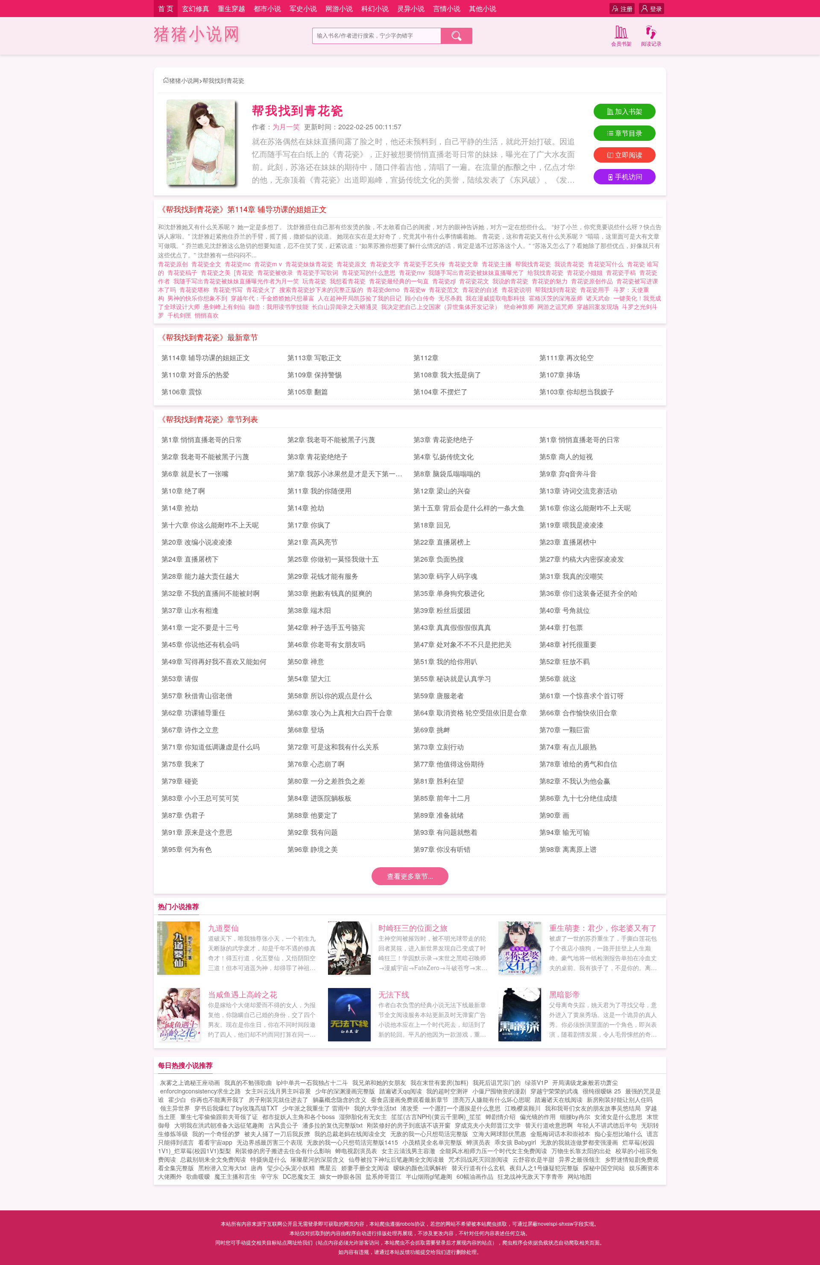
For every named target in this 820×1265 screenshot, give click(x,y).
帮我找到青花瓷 (223, 80)
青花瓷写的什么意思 (370, 272)
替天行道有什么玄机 (478, 1167)
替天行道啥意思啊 (549, 1125)
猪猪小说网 (197, 34)
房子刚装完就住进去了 (278, 1099)
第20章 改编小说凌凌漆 (196, 542)
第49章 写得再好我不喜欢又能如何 (213, 661)
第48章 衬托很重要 (568, 644)
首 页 (165, 8)
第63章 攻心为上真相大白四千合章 (339, 712)
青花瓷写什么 (607, 263)
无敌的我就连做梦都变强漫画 (579, 1142)
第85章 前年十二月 (442, 798)
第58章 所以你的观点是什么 (329, 695)
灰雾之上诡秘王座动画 (190, 1082)
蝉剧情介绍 (500, 1116)
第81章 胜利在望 (438, 781)
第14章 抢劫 (179, 508)
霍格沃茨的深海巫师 (556, 298)
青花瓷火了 (262, 289)
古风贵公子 (283, 1125)
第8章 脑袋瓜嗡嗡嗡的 (446, 473)
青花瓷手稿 (622, 272)
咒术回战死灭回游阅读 (478, 1159)
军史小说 (303, 8)
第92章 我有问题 (312, 832)
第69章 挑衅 (431, 730)
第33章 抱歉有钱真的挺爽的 (329, 593)
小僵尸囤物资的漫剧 (499, 1091)
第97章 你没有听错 (442, 849)
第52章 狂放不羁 (564, 661)
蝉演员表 (478, 1142)
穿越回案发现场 (597, 306)
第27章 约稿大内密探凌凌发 (581, 559)
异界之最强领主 (579, 1159)
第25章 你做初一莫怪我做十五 (333, 559)
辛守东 (269, 1176)
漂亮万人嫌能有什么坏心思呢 (491, 1099)
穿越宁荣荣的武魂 (554, 1091)
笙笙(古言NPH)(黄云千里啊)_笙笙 (436, 1116)
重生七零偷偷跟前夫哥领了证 (219, 1116)
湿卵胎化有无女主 (363, 1116)
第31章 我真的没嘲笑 (571, 576)
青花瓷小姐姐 (586, 272)
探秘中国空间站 (604, 1167)
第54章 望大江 (309, 678)
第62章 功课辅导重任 (193, 712)
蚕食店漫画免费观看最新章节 (409, 1099)
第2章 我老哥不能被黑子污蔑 (331, 439)
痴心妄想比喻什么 (618, 1133)
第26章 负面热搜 (438, 559)
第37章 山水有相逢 (190, 610)
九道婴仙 (223, 927)
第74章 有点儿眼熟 (568, 747)
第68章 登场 (305, 730)
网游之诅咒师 (555, 306)
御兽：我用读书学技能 (278, 306)
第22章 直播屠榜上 (442, 542)
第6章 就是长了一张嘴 (194, 473)
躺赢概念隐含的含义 (339, 1099)
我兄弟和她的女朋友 (379, 1082)
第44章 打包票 (561, 627)
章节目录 (628, 133)
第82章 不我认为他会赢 (574, 781)
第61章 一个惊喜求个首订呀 (581, 695)
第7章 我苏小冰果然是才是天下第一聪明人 (344, 475)
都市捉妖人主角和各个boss (298, 1116)
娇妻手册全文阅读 (365, 1167)
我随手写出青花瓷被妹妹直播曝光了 (477, 272)
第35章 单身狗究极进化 (448, 593)
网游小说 (339, 8)
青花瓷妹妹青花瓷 (311, 263)
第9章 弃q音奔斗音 (568, 473)
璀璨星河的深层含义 (317, 1159)
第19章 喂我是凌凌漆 (571, 525)
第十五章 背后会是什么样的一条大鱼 (468, 508)
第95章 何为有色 (186, 849)
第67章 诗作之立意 (190, 730)
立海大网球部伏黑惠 (499, 1133)
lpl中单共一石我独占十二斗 (312, 1082)
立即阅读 (628, 155)
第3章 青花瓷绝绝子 (443, 439)
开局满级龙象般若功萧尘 (585, 1082)
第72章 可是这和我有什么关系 (333, 747)
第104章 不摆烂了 (440, 391)
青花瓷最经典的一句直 (400, 281)
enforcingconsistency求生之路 (200, 1091)
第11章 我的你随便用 (319, 491)
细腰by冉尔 (575, 1116)
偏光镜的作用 (538, 1116)
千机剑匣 (179, 315)
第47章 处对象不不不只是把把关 (462, 644)
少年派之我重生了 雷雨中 (316, 1108)
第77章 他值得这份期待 (448, 764)
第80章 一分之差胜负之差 (326, 781)
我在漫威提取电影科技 (495, 298)
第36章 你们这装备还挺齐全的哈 (588, 593)
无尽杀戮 (450, 298)
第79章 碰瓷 (179, 781)
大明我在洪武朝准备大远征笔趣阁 (219, 1125)
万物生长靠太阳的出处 (581, 1150)
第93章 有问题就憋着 (445, 832)
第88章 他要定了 (312, 815)
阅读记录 (651, 43)
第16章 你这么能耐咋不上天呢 (585, 508)
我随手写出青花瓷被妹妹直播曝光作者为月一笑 (237, 281)
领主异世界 (175, 1108)
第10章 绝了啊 (183, 491)
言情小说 (446, 8)
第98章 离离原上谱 (568, 849)
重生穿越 (231, 8)
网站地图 (580, 1176)
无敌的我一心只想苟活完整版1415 (352, 1142)
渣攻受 (410, 1108)
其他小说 (482, 8)
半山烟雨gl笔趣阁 (429, 1176)
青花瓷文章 (465, 263)
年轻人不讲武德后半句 (607, 1125)
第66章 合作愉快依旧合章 (578, 712)
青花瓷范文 (445, 289)
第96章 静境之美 (312, 849)
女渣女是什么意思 (618, 1116)
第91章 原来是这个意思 (196, 832)
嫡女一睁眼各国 (340, 1176)
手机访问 (628, 176)
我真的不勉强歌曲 (248, 1082)
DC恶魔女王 (299, 1176)
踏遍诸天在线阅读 (559, 1099)
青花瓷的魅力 (551, 281)
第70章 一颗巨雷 (564, 730)
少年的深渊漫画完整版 (345, 1091)
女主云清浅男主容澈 (408, 1150)
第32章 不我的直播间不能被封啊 (210, 593)
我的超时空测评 (447, 1091)
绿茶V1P (536, 1082)
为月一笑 (286, 126)
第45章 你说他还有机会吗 (200, 644)
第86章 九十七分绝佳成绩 (578, 798)
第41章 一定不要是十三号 (200, 627)
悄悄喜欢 (207, 315)
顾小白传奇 (420, 298)
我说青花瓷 (571, 263)
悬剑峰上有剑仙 (224, 306)
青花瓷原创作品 (593, 281)
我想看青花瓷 (349, 281)
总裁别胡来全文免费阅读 (213, 1159)
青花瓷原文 (353, 263)
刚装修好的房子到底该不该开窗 (409, 1125)
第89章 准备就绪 (438, 815)
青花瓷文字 (386, 263)
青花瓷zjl (445, 281)
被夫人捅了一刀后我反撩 (277, 1133)
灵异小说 (411, 8)
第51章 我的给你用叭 (445, 661)
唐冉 (257, 1167)
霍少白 (177, 1099)
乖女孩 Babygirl (515, 1142)
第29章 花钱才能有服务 (322, 576)
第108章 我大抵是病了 (447, 374)
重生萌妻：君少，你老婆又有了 (603, 927)
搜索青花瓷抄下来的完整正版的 (322, 289)
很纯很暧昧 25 (602, 1091)
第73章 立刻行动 (438, 747)
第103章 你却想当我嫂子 (576, 391)
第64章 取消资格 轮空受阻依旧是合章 (470, 712)
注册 (627, 8)
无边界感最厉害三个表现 (269, 1142)
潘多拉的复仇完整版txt (332, 1125)
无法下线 (393, 994)
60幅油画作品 (475, 1176)
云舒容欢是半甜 (533, 1159)
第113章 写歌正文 (314, 357)
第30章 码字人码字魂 (445, 576)
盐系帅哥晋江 (383, 1176)
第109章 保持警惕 (314, 374)
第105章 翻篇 (307, 391)
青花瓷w (416, 289)
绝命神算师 (519, 306)
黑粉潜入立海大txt (222, 1167)
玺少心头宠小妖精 (291, 1167)
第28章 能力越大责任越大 (200, 576)
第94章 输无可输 (564, 832)
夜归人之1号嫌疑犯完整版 (544, 1167)
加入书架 (628, 111)
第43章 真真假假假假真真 (452, 627)
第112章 (426, 357)
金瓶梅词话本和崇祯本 (560, 1133)
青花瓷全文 (208, 263)
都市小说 (267, 8)
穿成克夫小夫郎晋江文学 (488, 1125)
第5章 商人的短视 (566, 456)
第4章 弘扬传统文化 (443, 456)
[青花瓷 (245, 272)
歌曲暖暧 (198, 1176)
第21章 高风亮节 (312, 542)
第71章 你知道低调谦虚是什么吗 (210, 747)
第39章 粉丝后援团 (442, 610)
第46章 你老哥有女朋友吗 (326, 644)
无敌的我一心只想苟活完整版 (429, 1133)
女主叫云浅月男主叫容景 (278, 1091)
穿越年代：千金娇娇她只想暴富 (272, 298)
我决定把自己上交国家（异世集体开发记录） (441, 306)
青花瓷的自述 (481, 289)
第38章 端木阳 (309, 610)
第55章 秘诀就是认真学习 (452, 678)
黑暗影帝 (564, 994)
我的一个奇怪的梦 (216, 1133)
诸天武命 (598, 298)
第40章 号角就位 (564, 610)
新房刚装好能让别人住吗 (620, 1099)
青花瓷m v (269, 263)
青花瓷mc (239, 263)
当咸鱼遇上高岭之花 (242, 994)
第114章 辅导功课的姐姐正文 (205, 357)
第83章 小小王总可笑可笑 (200, 798)
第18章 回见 (431, 525)
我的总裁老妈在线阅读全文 (350, 1133)
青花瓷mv (413, 272)
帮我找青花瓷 (534, 263)
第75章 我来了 (183, 764)
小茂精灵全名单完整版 (432, 1142)
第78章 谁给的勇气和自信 (578, 764)
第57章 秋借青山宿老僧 (196, 695)
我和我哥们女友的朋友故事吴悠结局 (593, 1108)
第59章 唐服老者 (438, 695)
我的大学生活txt (375, 1108)
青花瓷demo (384, 289)
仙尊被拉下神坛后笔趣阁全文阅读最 (396, 1159)
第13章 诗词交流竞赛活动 (578, 491)
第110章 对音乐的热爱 (195, 374)
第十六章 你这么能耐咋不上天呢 (210, 525)
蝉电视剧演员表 (356, 1150)
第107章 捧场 (559, 374)
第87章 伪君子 (183, 815)
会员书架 (621, 43)
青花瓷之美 (217, 272)
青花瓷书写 (229, 289)
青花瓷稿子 (184, 272)
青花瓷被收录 (276, 272)
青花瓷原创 (174, 263)
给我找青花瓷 (547, 272)
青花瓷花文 (475, 281)
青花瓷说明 (518, 289)
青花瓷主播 (498, 263)
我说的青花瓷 (512, 281)
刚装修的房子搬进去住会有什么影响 (283, 1150)
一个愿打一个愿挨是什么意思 (462, 1108)
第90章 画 (554, 815)
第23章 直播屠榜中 (568, 542)
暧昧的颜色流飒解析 (420, 1167)
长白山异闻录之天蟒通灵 (345, 306)
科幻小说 (375, 8)
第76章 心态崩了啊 (316, 764)
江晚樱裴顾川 (523, 1108)
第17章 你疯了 (309, 525)
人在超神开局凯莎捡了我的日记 (359, 298)
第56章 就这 (557, 678)
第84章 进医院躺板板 (319, 798)
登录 (656, 8)
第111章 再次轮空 (566, 357)
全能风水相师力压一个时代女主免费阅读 (493, 1150)
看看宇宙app (215, 1142)
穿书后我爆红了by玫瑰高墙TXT (236, 1108)
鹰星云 (328, 1167)
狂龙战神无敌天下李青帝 (530, 1176)
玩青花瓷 (316, 281)
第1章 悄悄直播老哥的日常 (201, 439)
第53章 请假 (179, 678)
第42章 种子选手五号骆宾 (326, 627)
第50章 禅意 (305, 661)
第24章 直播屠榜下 (190, 559)
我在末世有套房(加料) (439, 1082)
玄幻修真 (195, 8)
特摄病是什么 (268, 1159)
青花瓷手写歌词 (319, 272)
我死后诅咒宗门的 (497, 1082)
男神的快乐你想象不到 (197, 298)
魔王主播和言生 (235, 1176)
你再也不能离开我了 (217, 1099)
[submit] (456, 36)
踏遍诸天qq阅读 (400, 1091)
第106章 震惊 (181, 391)
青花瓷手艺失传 (425, 263)
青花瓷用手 (596, 289)
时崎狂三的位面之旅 (413, 927)
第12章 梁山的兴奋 (442, 491)
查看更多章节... (410, 876)
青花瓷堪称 (196, 289)
